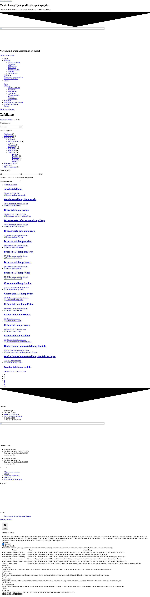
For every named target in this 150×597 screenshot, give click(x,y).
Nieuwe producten (14, 62)
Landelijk (15, 156)
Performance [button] (6, 571)
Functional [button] (5, 565)
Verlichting (11, 64)
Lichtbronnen (12, 66)
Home (6, 58)
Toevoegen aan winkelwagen (18, 204)
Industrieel (15, 158)
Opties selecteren (14, 193)
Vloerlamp (11, 145)
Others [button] (4, 588)
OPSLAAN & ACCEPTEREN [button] (12, 594)
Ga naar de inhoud (6, 1)
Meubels (11, 71)
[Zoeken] (20, 127)
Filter (40, 174)
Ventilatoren (12, 68)
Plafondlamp (12, 148)
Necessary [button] (5, 542)
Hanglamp (11, 147)
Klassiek (15, 159)
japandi (14, 154)
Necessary (7, 544)
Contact (6, 80)
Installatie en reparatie (11, 79)
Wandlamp (11, 150)
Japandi (10, 139)
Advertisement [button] (6, 582)
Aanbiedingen (12, 73)
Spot (9, 143)
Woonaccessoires (13, 69)
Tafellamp (11, 152)
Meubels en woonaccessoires (13, 77)
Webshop (7, 60)
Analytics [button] (5, 577)
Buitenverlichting (13, 141)
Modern (14, 161)
